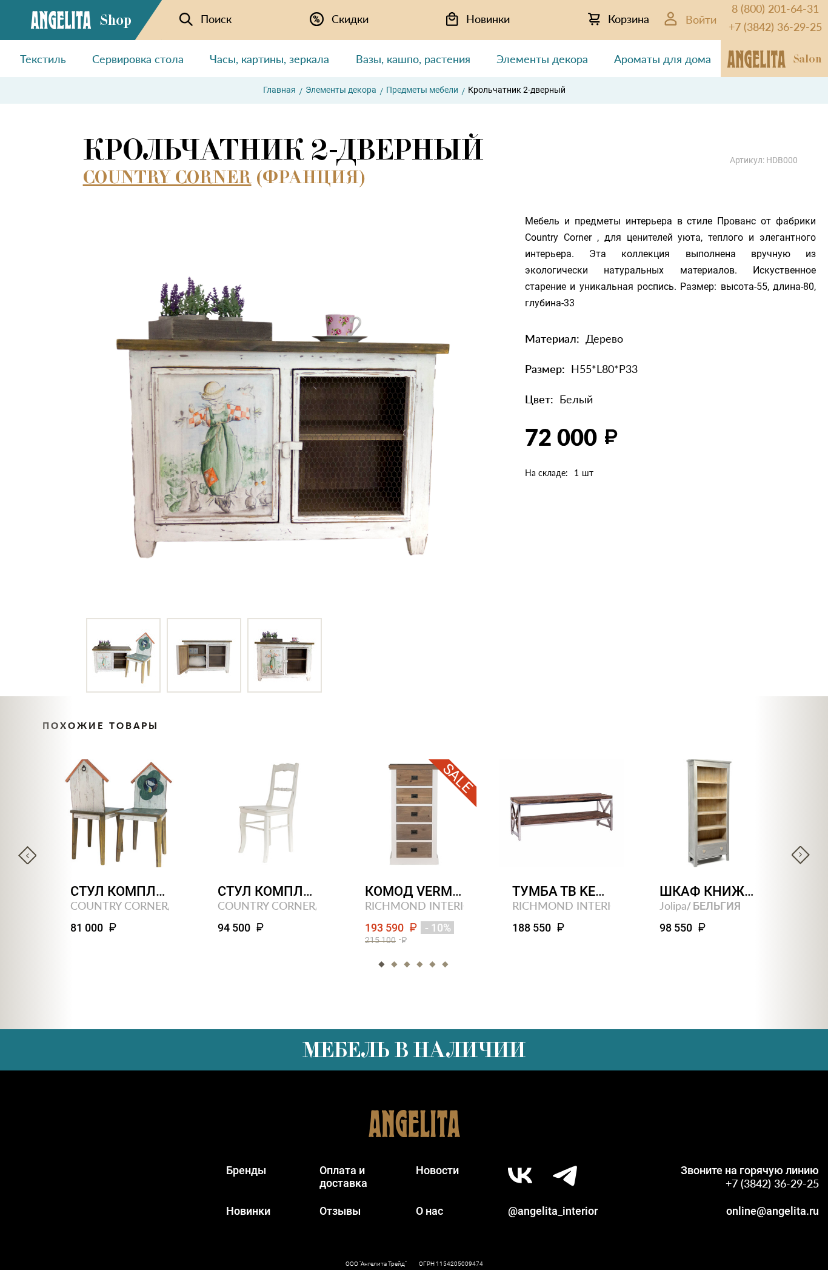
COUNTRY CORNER (167, 177)
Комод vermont (414, 891)
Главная (279, 90)
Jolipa (673, 905)
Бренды (246, 1170)
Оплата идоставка (343, 1176)
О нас (429, 1210)
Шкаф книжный (708, 891)
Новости (437, 1170)
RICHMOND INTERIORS (424, 905)
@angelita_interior (553, 1210)
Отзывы (340, 1210)
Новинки (248, 1210)
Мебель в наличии (414, 1050)
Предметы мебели (422, 90)
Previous (27, 855)
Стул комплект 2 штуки (119, 891)
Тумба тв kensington (561, 891)
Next (801, 855)
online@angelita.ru (772, 1210)
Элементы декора (340, 90)
